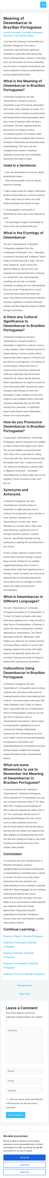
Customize (24, 1165)
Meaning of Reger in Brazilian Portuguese (23, 936)
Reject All (25, 1172)
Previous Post (24, 985)
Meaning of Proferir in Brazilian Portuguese (24, 974)
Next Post (24, 994)
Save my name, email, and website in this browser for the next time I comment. (24, 1103)
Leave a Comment (12, 32)
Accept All (24, 1157)
